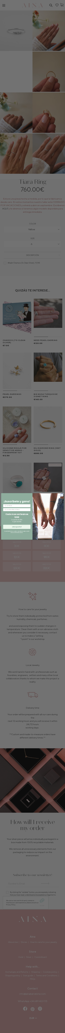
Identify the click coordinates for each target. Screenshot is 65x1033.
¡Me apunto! (17, 527)
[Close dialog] (61, 495)
